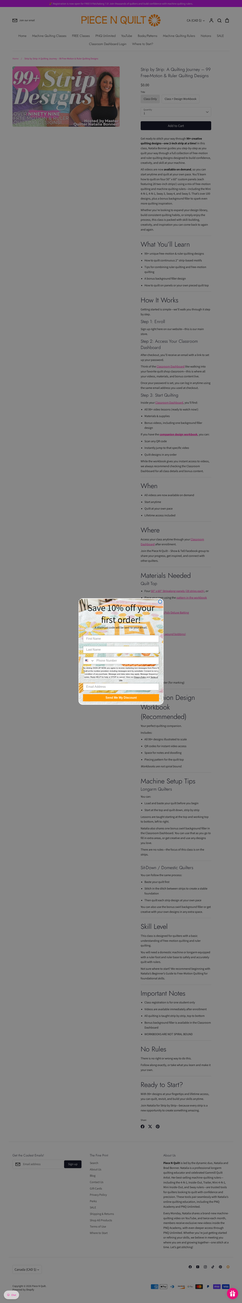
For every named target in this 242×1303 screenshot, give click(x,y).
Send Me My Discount (121, 697)
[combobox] (89, 660)
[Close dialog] (160, 602)
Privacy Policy (140, 677)
